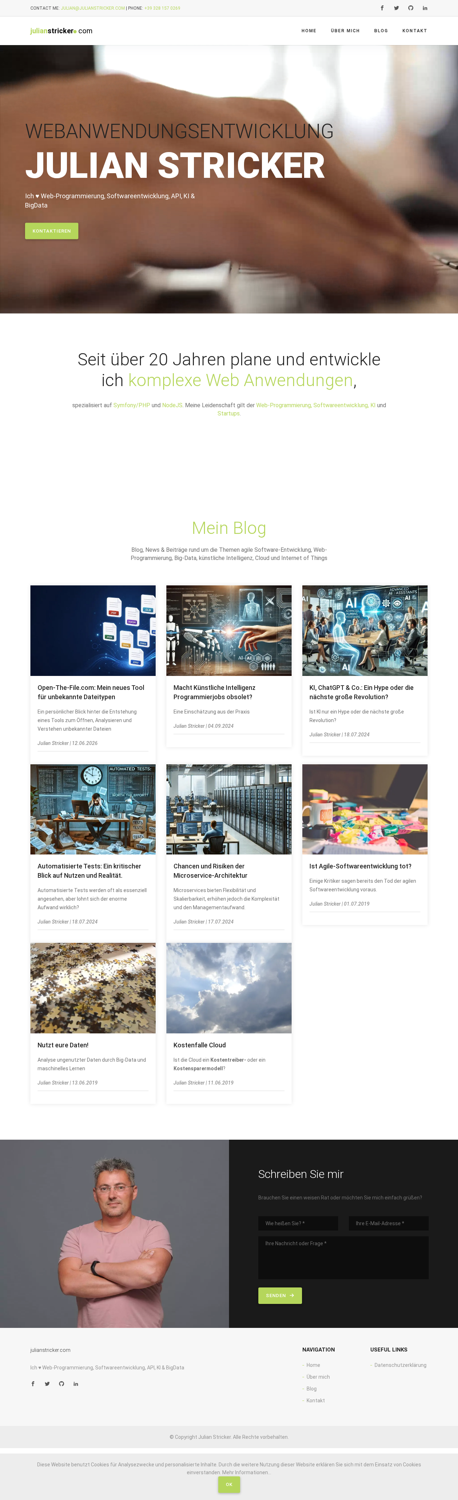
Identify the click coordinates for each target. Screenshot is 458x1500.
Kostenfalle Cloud (200, 1045)
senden (276, 1295)
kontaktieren (52, 231)
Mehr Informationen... (246, 1472)
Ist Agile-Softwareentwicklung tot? (360, 866)
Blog (381, 30)
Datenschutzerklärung (401, 1365)
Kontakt (415, 30)
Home (309, 30)
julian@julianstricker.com (93, 8)
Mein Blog (229, 528)
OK (229, 1484)
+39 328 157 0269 (162, 8)
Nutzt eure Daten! (63, 1045)
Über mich (345, 30)
